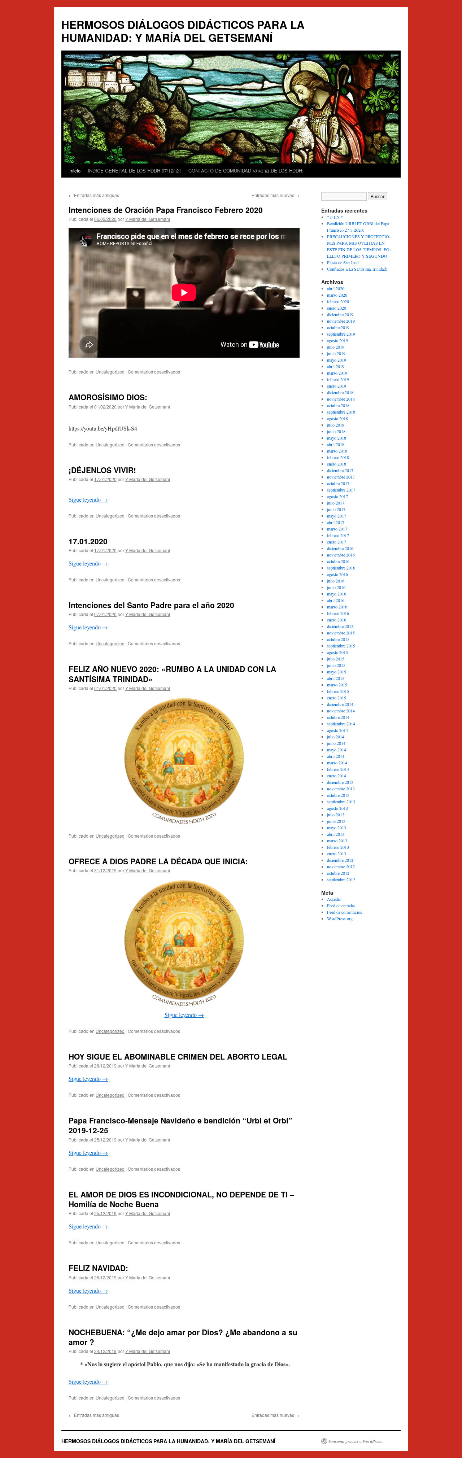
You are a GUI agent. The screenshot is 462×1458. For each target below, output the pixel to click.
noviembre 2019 (341, 321)
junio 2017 (336, 509)
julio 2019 (335, 347)
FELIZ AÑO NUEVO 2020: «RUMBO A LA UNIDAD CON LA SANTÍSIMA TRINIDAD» (172, 673)
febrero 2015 (338, 691)
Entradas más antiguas (94, 195)
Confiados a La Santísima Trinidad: (357, 269)
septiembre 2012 (341, 879)
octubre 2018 (338, 405)
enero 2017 (336, 542)
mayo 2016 (336, 594)
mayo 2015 (336, 672)
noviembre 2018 (341, 399)
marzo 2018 (337, 451)
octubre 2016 (338, 561)
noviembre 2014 (341, 710)
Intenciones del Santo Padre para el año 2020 (151, 604)
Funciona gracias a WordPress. (355, 1441)
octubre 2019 (338, 327)
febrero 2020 (338, 301)
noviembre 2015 (341, 633)
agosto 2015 (337, 652)
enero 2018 (336, 464)
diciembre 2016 (340, 548)
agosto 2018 (337, 418)
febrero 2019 (338, 379)
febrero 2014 (338, 769)
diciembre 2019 (340, 314)
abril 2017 (335, 522)
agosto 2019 (337, 340)
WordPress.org (340, 918)
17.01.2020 (88, 541)
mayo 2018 (336, 438)
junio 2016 (336, 587)
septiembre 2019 (341, 334)
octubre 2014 (338, 717)
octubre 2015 (338, 639)
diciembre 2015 (340, 626)
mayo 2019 (336, 360)
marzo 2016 (337, 607)
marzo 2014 (337, 762)
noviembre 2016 (341, 555)
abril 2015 (335, 678)
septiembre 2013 (341, 801)
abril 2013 (335, 834)
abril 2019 (335, 366)
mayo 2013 (336, 827)
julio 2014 (335, 736)
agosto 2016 (337, 574)
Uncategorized (110, 371)
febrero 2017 (338, 535)
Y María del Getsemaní (147, 219)
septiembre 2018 (341, 412)
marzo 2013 (337, 840)
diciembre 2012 (340, 860)
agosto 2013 (337, 808)
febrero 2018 (338, 457)
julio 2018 (335, 425)
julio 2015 (335, 659)
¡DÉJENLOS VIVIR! (102, 469)
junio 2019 (336, 353)
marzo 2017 (337, 529)
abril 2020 (335, 288)
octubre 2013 (338, 795)
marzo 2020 (337, 295)
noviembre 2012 (341, 866)
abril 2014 (335, 756)
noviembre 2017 (341, 477)
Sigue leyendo (88, 499)
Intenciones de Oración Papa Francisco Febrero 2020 (166, 209)
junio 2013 (336, 821)
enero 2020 (336, 308)
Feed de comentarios (344, 912)
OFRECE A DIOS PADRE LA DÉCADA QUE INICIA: (158, 861)
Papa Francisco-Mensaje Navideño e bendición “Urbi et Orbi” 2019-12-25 (180, 1125)
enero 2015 (336, 697)
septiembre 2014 (341, 723)
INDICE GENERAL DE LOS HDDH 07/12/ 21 (134, 170)
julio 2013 (335, 814)
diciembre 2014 (340, 704)
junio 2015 (336, 665)
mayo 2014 (336, 749)
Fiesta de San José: (343, 262)
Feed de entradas (341, 905)
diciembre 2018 (340, 392)
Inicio (74, 170)
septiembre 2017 (341, 490)
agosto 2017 (337, 496)
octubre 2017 (338, 483)
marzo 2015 (337, 684)
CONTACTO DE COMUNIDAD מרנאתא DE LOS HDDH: (246, 170)
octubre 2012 (338, 873)
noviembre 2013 (341, 788)
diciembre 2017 (340, 470)
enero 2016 (336, 620)
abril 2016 (335, 600)
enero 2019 (336, 386)
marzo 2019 (337, 373)
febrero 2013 (338, 847)
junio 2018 (336, 431)
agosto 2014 (337, 730)
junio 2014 (336, 743)
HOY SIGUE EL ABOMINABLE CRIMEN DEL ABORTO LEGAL (178, 1056)
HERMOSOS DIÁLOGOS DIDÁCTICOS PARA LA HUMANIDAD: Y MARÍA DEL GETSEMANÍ (183, 31)
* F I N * (335, 217)
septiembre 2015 (341, 646)
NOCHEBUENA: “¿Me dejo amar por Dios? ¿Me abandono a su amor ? (183, 1337)
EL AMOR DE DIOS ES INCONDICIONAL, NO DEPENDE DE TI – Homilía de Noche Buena (181, 1199)
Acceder (334, 899)
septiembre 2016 (341, 568)
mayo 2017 (336, 516)
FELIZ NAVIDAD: (98, 1267)
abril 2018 (335, 444)
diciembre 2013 (340, 782)
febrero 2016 (338, 613)
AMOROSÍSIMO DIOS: (108, 397)
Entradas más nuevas (276, 195)
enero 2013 (336, 853)
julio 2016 (335, 581)
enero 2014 (336, 775)
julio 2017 (335, 503)
